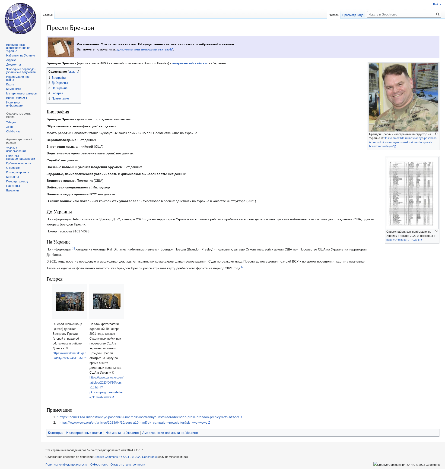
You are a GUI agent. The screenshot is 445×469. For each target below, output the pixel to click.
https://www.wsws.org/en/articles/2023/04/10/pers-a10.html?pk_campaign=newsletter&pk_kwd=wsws (133, 422)
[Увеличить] (436, 133)
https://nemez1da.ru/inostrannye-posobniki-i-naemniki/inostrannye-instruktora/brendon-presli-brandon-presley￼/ (403, 142)
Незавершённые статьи (84, 433)
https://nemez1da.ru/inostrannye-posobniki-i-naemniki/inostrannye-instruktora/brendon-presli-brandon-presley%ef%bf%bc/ (149, 417)
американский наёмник (190, 63)
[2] (242, 267)
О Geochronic (99, 464)
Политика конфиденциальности (66, 464)
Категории (56, 433)
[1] (73, 248)
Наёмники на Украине (122, 433)
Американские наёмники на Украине (170, 433)
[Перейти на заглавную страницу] (20, 18)
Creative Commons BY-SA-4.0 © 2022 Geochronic (125, 457)
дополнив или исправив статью (143, 49)
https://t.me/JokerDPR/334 (402, 239)
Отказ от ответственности (128, 464)
